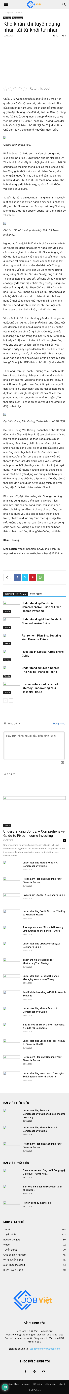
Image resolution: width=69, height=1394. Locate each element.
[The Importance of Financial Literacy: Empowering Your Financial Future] (11, 688)
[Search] (64, 4)
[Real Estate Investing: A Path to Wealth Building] (11, 996)
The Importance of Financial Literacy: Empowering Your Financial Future (40, 688)
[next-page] (11, 700)
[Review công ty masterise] (11, 1207)
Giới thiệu (37, 1384)
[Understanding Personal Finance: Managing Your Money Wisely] (11, 980)
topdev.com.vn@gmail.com (45, 1348)
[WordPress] (34, 1371)
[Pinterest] (32, 577)
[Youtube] (43, 1371)
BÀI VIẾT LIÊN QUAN (15, 594)
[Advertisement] (34, 61)
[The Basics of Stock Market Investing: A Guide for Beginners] (11, 1029)
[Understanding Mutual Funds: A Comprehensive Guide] (11, 623)
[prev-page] (5, 700)
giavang (26, 1384)
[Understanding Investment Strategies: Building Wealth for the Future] (11, 1077)
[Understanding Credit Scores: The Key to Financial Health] (11, 672)
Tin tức (19, 12)
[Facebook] (17, 577)
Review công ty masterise (37, 1202)
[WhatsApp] (40, 577)
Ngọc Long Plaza (11, 1384)
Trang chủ (8, 12)
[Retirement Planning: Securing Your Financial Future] (11, 639)
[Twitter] (25, 577)
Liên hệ (62, 1384)
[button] (5, 4)
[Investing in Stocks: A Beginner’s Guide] (11, 655)
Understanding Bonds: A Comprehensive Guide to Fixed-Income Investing (42, 607)
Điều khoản (50, 1384)
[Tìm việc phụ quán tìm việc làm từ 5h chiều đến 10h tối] (11, 1191)
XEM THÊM (36, 594)
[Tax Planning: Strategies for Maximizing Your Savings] (11, 964)
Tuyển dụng (17, 18)
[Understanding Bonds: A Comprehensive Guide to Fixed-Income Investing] (11, 607)
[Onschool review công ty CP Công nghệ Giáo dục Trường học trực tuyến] (11, 1175)
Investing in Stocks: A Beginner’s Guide (44, 895)
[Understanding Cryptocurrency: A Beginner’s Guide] (11, 948)
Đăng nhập (58, 723)
